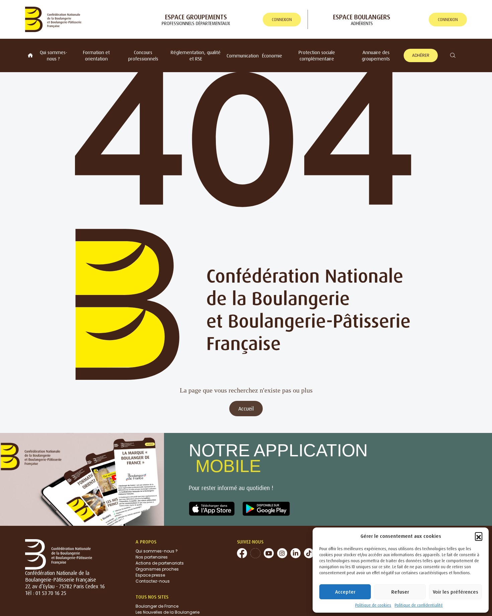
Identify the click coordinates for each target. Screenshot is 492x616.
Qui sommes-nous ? (53, 55)
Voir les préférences (455, 592)
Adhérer (420, 55)
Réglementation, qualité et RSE (196, 55)
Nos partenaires (152, 557)
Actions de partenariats (160, 563)
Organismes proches (157, 569)
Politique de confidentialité (419, 605)
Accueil (246, 408)
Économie (272, 55)
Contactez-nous (153, 581)
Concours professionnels (143, 55)
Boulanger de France (157, 606)
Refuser (400, 592)
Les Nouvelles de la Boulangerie (167, 612)
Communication (243, 55)
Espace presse (150, 575)
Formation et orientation (96, 55)
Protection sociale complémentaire (317, 55)
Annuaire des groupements (376, 55)
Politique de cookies (373, 605)
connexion (282, 19)
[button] (478, 535)
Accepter (345, 592)
